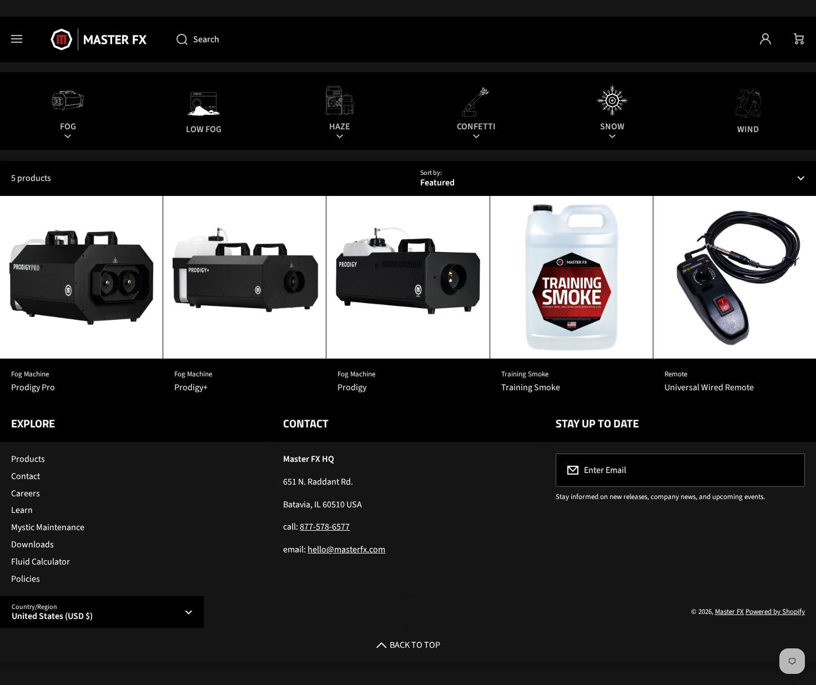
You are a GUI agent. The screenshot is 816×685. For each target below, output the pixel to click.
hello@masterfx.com (346, 549)
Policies (25, 579)
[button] (799, 39)
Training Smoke (530, 388)
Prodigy (352, 388)
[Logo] (99, 39)
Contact (25, 476)
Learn (22, 510)
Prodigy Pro (33, 388)
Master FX (729, 612)
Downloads (32, 544)
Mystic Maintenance (47, 527)
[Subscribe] (789, 470)
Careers (25, 493)
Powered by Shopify (775, 612)
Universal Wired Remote (709, 388)
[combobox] (457, 39)
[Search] (176, 39)
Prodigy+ (191, 388)
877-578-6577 (325, 527)
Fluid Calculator (40, 562)
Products (28, 459)
